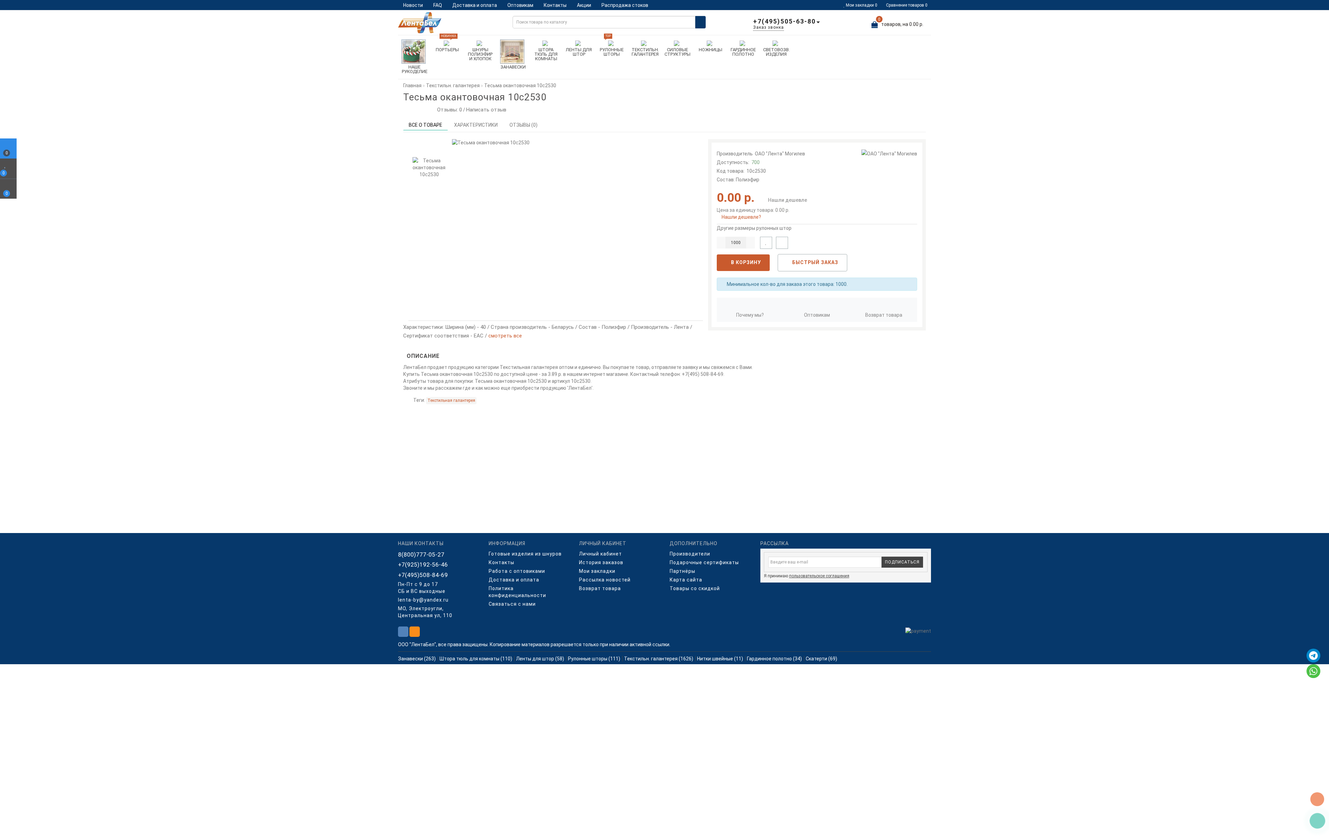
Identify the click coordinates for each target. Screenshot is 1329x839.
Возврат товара (883, 315)
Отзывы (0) (523, 125)
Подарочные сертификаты (704, 562)
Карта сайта (686, 580)
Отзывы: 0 (448, 110)
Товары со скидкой (695, 588)
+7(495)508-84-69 (423, 574)
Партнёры (682, 571)
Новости (413, 5)
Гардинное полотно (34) (774, 658)
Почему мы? (750, 315)
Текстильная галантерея (451, 400)
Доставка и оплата (474, 5)
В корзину (745, 262)
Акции (584, 5)
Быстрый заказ (814, 262)
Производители (690, 554)
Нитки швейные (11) (720, 658)
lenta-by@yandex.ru (423, 600)
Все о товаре (425, 125)
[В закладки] (766, 243)
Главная (412, 85)
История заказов (601, 562)
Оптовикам (520, 5)
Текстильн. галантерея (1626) (658, 658)
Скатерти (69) (821, 658)
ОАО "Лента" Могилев (780, 153)
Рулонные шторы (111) (594, 658)
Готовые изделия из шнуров (525, 554)
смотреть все (505, 336)
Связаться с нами (512, 604)
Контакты (555, 5)
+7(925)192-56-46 (423, 564)
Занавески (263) (417, 658)
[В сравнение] (782, 243)
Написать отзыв (486, 110)
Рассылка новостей (605, 580)
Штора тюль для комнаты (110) (476, 658)
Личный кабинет (600, 554)
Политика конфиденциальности (517, 592)
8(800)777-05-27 (421, 554)
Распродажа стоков (625, 5)
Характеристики (476, 125)
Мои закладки (597, 571)
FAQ (437, 5)
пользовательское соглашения (819, 576)
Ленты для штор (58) (540, 658)
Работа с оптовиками (517, 571)
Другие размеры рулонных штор (754, 228)
